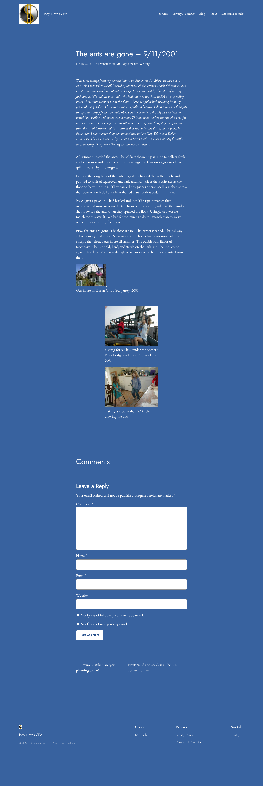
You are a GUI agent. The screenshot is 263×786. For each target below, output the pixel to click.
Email (81, 575)
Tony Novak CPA (55, 13)
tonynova (105, 64)
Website (82, 595)
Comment (84, 504)
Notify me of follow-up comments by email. (112, 615)
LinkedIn (237, 735)
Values (134, 64)
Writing (144, 64)
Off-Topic (122, 64)
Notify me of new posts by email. (104, 624)
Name (81, 555)
